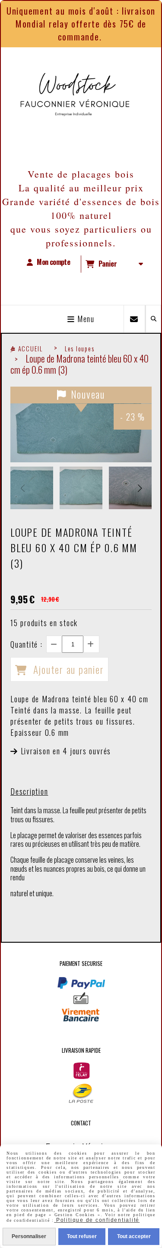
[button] (139, 488)
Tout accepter (134, 1236)
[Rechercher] (153, 318)
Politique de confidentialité (97, 1220)
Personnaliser (29, 1236)
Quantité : (26, 644)
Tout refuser (82, 1236)
